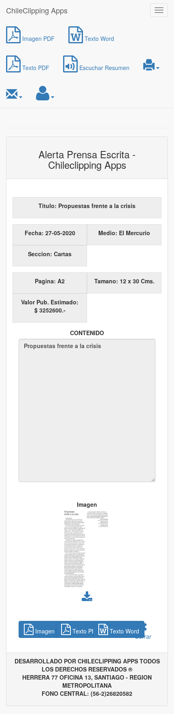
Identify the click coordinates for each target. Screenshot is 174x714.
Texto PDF (35, 68)
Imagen (87, 504)
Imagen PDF (38, 38)
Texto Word (98, 38)
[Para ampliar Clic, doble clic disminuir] (87, 550)
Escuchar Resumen (103, 68)
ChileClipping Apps (37, 10)
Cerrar (143, 636)
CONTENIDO (87, 333)
